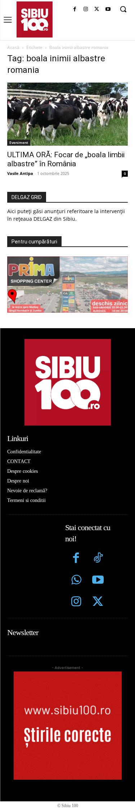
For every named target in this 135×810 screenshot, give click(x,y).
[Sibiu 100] (35, 19)
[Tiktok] (98, 559)
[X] (96, 9)
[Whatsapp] (76, 581)
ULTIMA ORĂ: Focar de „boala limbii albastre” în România (66, 159)
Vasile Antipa (20, 173)
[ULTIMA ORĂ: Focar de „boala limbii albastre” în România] (67, 114)
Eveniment (18, 142)
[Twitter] (98, 602)
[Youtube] (107, 9)
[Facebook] (74, 9)
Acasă (13, 47)
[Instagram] (85, 9)
